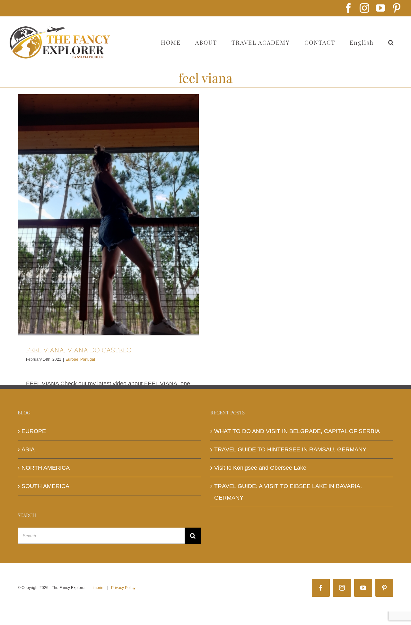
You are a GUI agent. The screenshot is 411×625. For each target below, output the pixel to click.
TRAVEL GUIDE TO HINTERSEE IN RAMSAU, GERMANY (290, 449)
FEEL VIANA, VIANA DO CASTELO (108, 214)
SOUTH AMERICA (45, 486)
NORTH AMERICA (46, 468)
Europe (72, 359)
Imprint (98, 587)
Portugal (87, 359)
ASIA (28, 449)
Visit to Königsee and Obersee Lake (260, 468)
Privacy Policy (123, 587)
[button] (391, 42)
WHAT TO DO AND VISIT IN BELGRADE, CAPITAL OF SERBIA (297, 431)
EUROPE (34, 431)
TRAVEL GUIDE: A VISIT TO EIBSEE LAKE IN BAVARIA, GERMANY (288, 492)
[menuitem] (361, 42)
